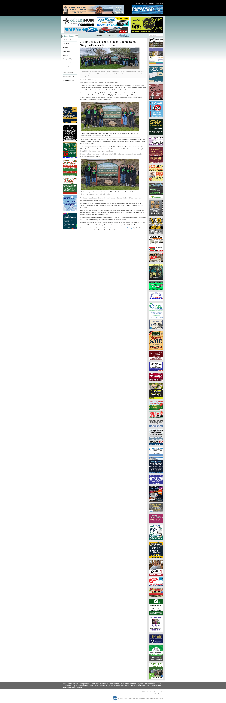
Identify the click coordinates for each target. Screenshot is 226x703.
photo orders (159, 3)
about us (144, 3)
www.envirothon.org (110, 228)
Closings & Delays (67, 59)
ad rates (138, 3)
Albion (86, 685)
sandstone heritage (68, 687)
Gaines (96, 685)
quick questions (156, 685)
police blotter (66, 47)
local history (140, 683)
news (159, 683)
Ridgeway (142, 685)
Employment (98, 35)
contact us (151, 3)
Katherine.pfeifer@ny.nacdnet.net (124, 230)
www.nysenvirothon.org (125, 228)
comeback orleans (85, 683)
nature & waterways (150, 683)
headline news (67, 39)
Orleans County (135, 685)
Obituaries (65, 55)
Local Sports (78, 687)
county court (66, 51)
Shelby (149, 685)
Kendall (111, 685)
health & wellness (68, 72)
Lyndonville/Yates (119, 685)
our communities (78, 685)
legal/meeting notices (68, 80)
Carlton (91, 685)
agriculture (75, 683)
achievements (67, 683)
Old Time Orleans (67, 685)
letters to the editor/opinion (67, 68)
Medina (127, 685)
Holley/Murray (103, 685)
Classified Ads (110, 35)
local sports (66, 43)
